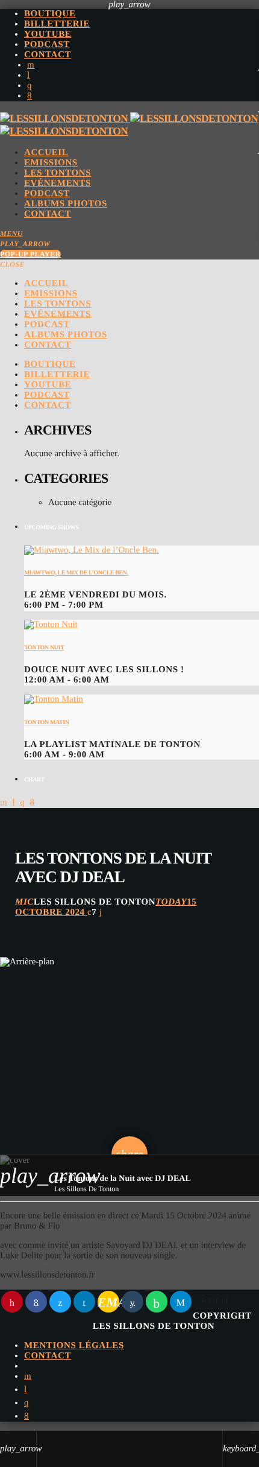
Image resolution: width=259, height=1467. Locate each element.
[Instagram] (29, 86)
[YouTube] (30, 65)
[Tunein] (28, 75)
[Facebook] (29, 96)
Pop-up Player (30, 254)
